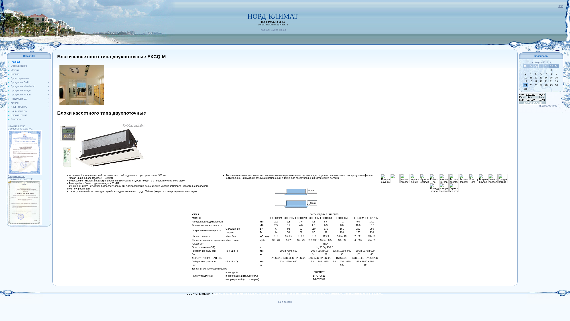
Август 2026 (541, 62)
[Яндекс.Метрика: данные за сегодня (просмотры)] (548, 106)
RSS (560, 6)
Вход (283, 30)
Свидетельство (16, 126)
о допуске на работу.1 (20, 128)
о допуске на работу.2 (20, 179)
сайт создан (285, 301)
